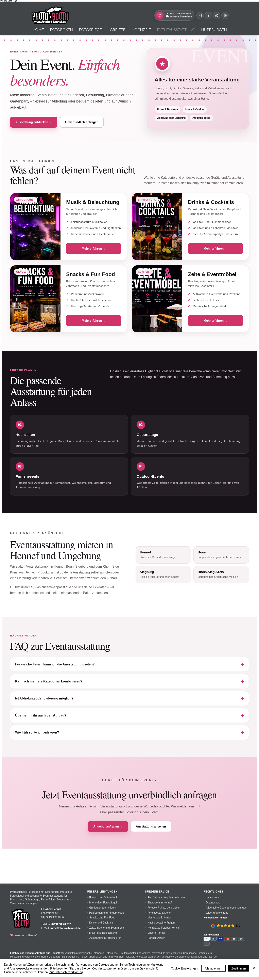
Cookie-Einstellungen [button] (184, 968)
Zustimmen (238, 968)
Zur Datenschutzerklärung (66, 972)
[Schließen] (254, 968)
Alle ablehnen (213, 968)
